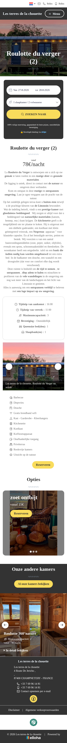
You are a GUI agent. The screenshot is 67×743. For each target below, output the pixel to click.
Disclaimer (14, 710)
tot (36, 90)
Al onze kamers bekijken (33, 583)
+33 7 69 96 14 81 (30, 683)
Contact (22, 465)
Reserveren (43, 464)
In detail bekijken (17, 650)
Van (15, 90)
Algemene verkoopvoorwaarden (42, 710)
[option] (33, 366)
